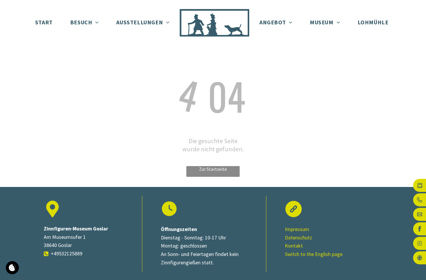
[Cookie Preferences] (12, 267)
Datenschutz (298, 237)
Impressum (297, 229)
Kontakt (294, 245)
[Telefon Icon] (46, 256)
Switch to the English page (314, 254)
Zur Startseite (213, 169)
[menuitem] (43, 23)
